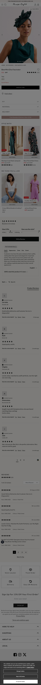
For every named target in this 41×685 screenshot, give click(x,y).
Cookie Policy (30, 667)
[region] (20, 673)
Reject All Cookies (20, 676)
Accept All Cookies (20, 681)
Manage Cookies (21, 671)
